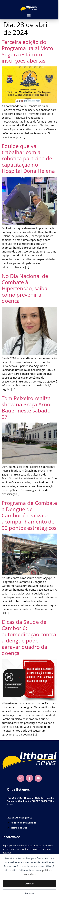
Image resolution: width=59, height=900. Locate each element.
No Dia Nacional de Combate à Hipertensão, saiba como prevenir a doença (25, 288)
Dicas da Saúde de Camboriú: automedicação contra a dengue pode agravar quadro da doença (29, 637)
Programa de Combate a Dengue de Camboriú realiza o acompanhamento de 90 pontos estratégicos (29, 515)
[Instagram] (20, 778)
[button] (29, 16)
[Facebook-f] (29, 778)
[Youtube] (38, 778)
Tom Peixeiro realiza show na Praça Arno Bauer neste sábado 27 (26, 407)
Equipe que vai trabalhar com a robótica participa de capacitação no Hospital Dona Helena (28, 158)
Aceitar (29, 883)
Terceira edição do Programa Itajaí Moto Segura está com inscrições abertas (27, 51)
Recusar (29, 893)
